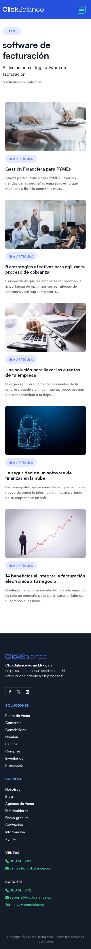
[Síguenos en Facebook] (9, 691)
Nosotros (12, 789)
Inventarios (14, 758)
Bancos (11, 744)
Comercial (13, 722)
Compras (13, 751)
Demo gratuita (16, 818)
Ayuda (10, 839)
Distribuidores (16, 810)
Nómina (11, 737)
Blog (9, 796)
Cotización (14, 825)
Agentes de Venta (19, 803)
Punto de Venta (17, 715)
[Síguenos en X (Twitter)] (18, 691)
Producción (14, 765)
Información (15, 832)
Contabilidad (16, 730)
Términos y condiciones (24, 904)
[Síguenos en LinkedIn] (27, 691)
